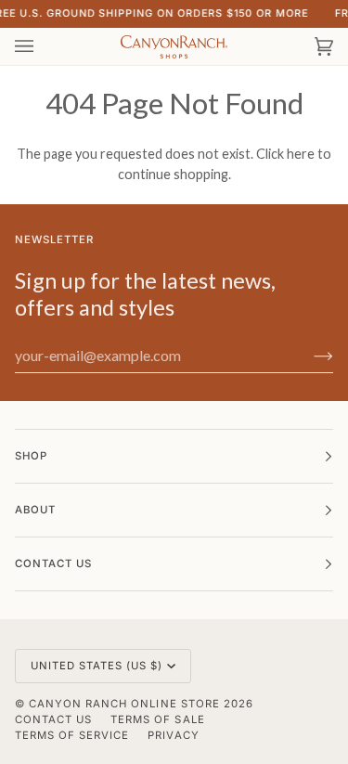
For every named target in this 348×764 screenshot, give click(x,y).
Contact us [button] (53, 563)
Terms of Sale (157, 719)
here (301, 154)
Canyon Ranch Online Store (124, 703)
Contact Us (53, 719)
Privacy (173, 735)
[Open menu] (43, 46)
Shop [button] (31, 455)
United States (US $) (97, 665)
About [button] (35, 509)
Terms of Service (72, 735)
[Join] (308, 355)
